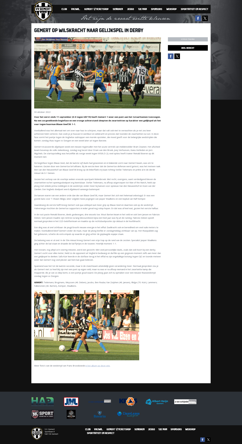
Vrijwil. (75, 9)
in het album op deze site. (97, 365)
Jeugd (130, 9)
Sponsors (156, 9)
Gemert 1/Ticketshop (96, 9)
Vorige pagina (188, 39)
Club (64, 9)
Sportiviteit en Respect (194, 9)
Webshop (171, 9)
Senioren (118, 9)
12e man (142, 9)
